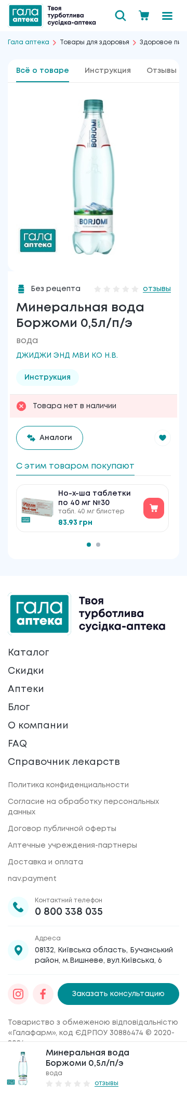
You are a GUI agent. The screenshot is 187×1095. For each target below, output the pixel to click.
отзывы (157, 289)
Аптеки (26, 689)
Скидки (26, 671)
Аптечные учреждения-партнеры (72, 845)
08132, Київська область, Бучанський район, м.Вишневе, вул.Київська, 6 (104, 955)
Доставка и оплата (45, 862)
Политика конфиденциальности (68, 785)
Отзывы (161, 71)
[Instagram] (18, 994)
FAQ (17, 744)
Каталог (28, 653)
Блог (19, 707)
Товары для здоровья (94, 42)
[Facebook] (43, 994)
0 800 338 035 (69, 912)
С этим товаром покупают (75, 466)
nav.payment (32, 879)
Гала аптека (28, 42)
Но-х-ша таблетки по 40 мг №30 (94, 498)
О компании (38, 726)
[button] (162, 438)
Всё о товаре (42, 71)
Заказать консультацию (118, 994)
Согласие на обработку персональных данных (83, 807)
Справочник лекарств (64, 762)
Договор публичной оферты (62, 829)
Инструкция (108, 71)
